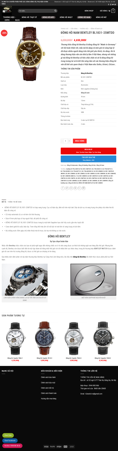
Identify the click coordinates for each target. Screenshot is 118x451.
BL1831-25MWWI (103, 180)
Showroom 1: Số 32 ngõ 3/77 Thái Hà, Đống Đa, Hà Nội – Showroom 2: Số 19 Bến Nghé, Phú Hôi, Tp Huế (84, 2)
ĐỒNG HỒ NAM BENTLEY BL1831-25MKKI (90, 183)
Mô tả (4, 202)
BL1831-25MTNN (92, 178)
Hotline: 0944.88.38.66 (12, 446)
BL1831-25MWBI (72, 180)
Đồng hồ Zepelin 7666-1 (15, 358)
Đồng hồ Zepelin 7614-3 (44, 358)
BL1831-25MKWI (82, 176)
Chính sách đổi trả (47, 388)
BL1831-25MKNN (100, 173)
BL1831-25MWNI (92, 180)
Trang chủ (64, 29)
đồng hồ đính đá (73, 183)
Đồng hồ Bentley (96, 29)
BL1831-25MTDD (103, 176)
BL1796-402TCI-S (76, 171)
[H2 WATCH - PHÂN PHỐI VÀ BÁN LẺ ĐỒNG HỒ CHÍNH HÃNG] (8, 11)
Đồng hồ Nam (84, 17)
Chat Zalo (8, 435)
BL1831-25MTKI (70, 178)
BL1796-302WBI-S (66, 171)
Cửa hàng (74, 29)
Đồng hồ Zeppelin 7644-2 (103, 358)
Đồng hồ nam (85, 93)
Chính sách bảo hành (48, 377)
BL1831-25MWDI (82, 180)
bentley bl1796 (70, 169)
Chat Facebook (9, 441)
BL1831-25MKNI (90, 173)
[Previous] (2, 343)
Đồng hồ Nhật (66, 17)
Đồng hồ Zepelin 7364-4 (73, 358)
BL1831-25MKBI (70, 173)
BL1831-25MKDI (80, 173)
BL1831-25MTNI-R (81, 178)
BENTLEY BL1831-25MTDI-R (83, 169)
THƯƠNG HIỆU (9, 17)
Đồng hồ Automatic (72, 165)
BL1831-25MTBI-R (93, 176)
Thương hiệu (84, 29)
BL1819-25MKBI (98, 171)
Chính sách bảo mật (48, 383)
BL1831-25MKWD (111, 173)
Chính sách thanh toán (48, 393)
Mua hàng (79, 141)
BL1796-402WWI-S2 (87, 171)
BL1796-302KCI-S (97, 169)
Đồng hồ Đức (48, 17)
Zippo (7, 20)
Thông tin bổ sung (15, 202)
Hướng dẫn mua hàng (48, 399)
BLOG (17, 20)
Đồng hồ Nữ (101, 17)
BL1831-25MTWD (102, 178)
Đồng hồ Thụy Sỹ (29, 17)
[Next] (116, 343)
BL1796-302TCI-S (107, 169)
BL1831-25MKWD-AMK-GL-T (69, 176)
